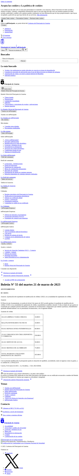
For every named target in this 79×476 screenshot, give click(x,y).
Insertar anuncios (10, 106)
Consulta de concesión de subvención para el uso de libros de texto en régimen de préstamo (32, 72)
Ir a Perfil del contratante (8, 177)
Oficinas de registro (10, 254)
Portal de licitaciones (11, 165)
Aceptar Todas (8, 18)
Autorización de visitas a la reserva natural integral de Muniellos (24, 74)
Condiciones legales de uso (13, 150)
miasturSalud (9, 32)
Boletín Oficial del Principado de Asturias (17, 265)
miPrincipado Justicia (11, 400)
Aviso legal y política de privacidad (15, 428)
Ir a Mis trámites (6, 131)
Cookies (7, 435)
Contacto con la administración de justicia (17, 237)
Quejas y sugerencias (11, 199)
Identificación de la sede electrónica (15, 143)
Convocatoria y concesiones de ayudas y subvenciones (21, 104)
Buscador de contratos (11, 170)
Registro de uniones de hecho (14, 235)
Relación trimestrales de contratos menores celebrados (21, 174)
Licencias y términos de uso (13, 145)
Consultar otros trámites (12, 126)
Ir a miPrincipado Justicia (8, 242)
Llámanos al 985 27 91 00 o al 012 (13, 408)
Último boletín (9, 97)
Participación (9, 30)
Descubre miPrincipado (12, 141)
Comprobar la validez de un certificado (16, 203)
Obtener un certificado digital (13, 198)
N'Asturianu (6, 35)
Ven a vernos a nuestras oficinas (12, 415)
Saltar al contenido (6, 1)
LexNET (7, 238)
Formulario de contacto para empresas (16, 218)
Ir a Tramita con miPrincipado (10, 118)
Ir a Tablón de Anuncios (8, 186)
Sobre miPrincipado (11, 391)
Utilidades (8, 396)
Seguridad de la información (13, 147)
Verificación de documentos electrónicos (17, 196)
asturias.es (8, 28)
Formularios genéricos (11, 201)
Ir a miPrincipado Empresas (9, 221)
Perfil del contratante (11, 393)
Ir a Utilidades (5, 206)
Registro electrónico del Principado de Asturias (19, 194)
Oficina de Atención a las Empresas (15, 215)
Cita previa (8, 233)
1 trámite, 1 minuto (10, 252)
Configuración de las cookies (13, 436)
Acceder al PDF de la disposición (15, 280)
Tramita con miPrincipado (12, 388)
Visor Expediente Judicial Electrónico (16, 231)
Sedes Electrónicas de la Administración (17, 257)
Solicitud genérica (10, 75)
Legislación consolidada (12, 101)
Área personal (7, 37)
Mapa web (8, 431)
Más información (42, 15)
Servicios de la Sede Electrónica (14, 148)
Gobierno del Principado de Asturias (39, 23)
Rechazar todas (37, 18)
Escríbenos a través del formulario (13, 412)
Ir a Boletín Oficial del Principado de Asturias (14, 109)
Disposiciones (9, 99)
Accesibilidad (9, 426)
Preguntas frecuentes (11, 255)
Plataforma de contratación (13, 167)
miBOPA (7, 102)
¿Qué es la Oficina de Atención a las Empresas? (19, 398)
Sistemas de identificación (12, 152)
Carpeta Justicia (9, 230)
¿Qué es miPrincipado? (12, 140)
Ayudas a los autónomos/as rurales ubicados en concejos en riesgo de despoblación (30, 70)
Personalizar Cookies (22, 18)
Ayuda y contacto (10, 395)
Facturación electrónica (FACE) (14, 216)
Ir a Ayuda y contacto (7, 260)
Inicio (6, 264)
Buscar (23, 61)
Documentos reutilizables (12, 128)
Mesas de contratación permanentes (15, 169)
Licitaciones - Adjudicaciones (14, 164)
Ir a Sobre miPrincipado (8, 155)
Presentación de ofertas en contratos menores (18, 172)
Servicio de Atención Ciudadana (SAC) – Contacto (20, 250)
